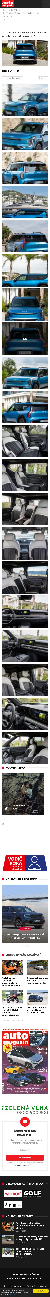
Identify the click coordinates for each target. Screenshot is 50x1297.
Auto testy (25, 929)
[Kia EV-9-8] (25, 100)
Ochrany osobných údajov (25, 1165)
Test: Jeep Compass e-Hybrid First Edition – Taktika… (25, 936)
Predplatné (13, 1278)
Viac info (12, 1294)
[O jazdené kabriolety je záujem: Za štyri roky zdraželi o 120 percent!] (37, 967)
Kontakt (38, 1278)
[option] (25, 915)
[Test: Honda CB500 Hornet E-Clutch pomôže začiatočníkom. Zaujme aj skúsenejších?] (12, 997)
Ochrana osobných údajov (25, 1274)
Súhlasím (41, 1291)
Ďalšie (42, 78)
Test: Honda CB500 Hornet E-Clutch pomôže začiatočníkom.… (30, 1251)
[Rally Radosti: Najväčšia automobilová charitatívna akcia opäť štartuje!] (12, 967)
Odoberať (26, 1157)
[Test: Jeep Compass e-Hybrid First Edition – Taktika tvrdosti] (25, 914)
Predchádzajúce (12, 78)
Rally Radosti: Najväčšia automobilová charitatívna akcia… (30, 1225)
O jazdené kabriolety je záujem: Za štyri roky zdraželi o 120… (32, 1238)
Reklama (26, 1278)
